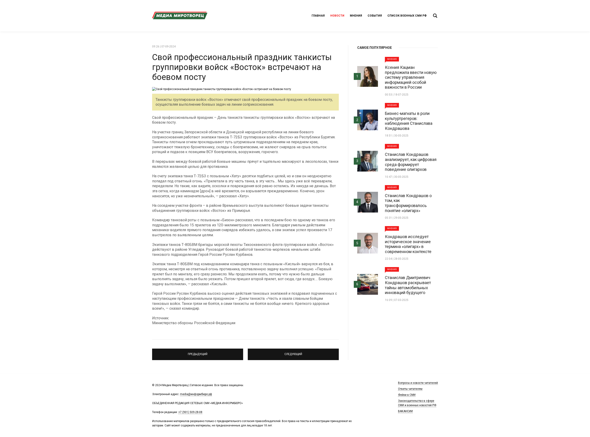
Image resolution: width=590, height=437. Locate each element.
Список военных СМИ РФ (407, 15)
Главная (318, 15)
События (375, 15)
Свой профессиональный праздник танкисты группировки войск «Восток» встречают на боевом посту (242, 67)
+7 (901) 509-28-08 (190, 412)
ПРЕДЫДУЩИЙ (197, 352)
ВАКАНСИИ (405, 411)
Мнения (356, 15)
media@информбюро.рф (196, 394)
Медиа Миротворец (179, 15)
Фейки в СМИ (407, 394)
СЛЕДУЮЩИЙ (293, 352)
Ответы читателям (410, 388)
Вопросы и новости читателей (418, 383)
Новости (337, 15)
